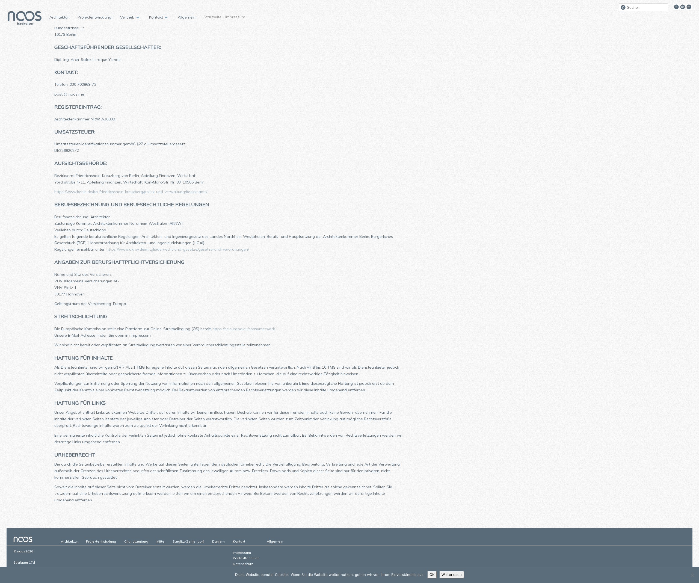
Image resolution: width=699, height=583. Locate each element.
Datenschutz (243, 564)
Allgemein (187, 17)
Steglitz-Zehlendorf (188, 541)
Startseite (212, 16)
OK (432, 574)
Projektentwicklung (94, 17)
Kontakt (156, 17)
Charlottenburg (136, 541)
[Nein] (692, 575)
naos (24, 18)
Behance (682, 7)
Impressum (242, 553)
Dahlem (218, 541)
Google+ (689, 7)
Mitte (160, 541)
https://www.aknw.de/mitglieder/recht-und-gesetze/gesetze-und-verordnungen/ (177, 249)
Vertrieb (127, 17)
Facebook (676, 7)
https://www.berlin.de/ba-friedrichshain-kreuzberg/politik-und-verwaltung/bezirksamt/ (130, 191)
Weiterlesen (452, 574)
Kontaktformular (246, 558)
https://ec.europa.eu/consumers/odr (243, 328)
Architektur (59, 17)
